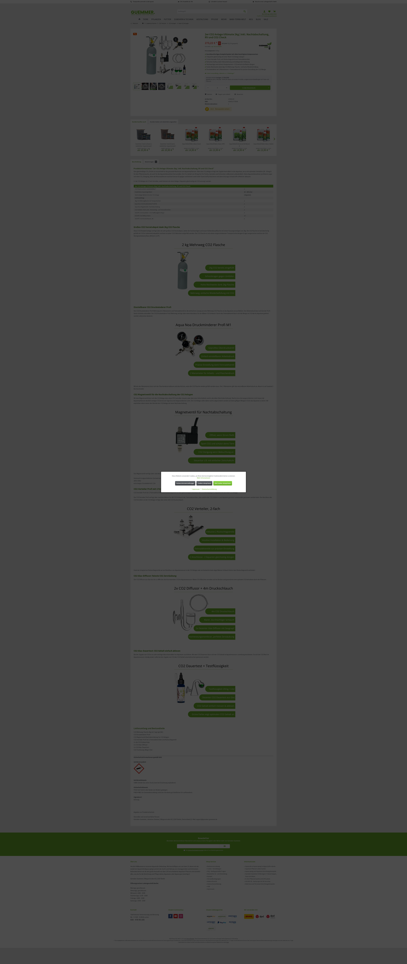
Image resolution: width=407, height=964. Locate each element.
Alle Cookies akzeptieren (223, 483)
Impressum (196, 489)
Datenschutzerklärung (209, 489)
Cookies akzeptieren (204, 483)
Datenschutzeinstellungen (185, 483)
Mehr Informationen (203, 478)
